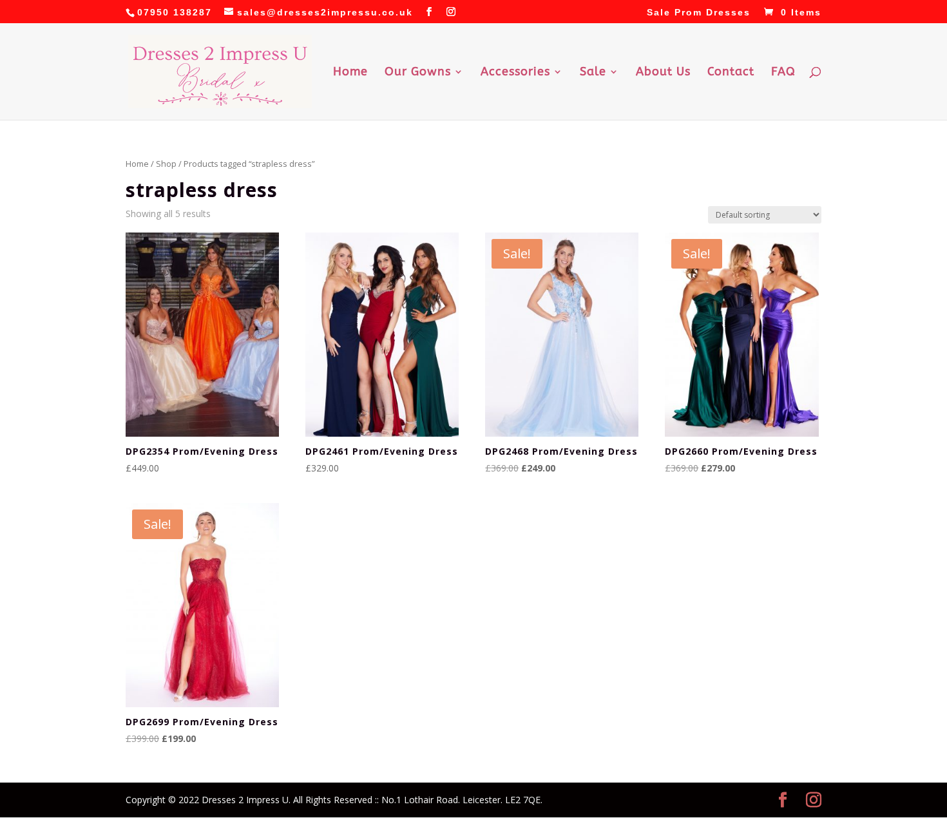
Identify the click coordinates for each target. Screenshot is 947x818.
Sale (593, 73)
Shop (166, 163)
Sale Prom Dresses (699, 12)
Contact (730, 73)
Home (350, 73)
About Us (663, 73)
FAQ (783, 73)
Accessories (515, 73)
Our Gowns (418, 73)
